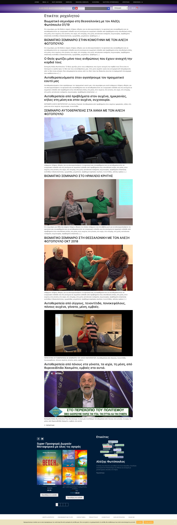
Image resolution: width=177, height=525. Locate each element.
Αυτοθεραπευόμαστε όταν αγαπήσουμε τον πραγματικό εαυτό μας (84, 79)
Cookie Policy (106, 517)
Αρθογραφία (126, 2)
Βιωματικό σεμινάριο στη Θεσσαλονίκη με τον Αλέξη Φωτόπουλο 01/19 (82, 22)
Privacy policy (149, 522)
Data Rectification (119, 517)
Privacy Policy (93, 517)
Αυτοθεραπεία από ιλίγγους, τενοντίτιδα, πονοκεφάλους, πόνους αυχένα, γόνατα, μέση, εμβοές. (85, 304)
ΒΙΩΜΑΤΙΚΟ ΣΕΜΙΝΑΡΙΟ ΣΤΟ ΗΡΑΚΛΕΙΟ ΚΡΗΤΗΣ (78, 176)
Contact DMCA (81, 517)
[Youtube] (76, 8)
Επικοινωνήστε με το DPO (65, 517)
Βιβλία (44, 2)
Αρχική (37, 2)
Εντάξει (139, 522)
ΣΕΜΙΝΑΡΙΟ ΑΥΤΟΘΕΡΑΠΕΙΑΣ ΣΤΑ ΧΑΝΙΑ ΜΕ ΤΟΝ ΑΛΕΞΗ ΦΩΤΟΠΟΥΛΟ (84, 112)
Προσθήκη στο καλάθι (49, 495)
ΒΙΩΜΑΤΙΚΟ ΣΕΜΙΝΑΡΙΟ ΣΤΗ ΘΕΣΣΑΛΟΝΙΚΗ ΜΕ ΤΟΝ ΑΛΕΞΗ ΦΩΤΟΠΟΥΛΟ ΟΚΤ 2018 (87, 239)
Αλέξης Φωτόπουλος (52, 8)
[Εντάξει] (175, 522)
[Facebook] (73, 8)
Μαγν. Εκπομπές (57, 2)
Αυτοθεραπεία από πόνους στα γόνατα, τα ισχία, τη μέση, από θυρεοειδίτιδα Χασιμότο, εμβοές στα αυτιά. (88, 365)
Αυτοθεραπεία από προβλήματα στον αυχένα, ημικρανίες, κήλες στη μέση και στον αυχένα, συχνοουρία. (85, 97)
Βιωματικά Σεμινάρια (82, 2)
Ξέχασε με (131, 517)
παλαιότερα (49, 425)
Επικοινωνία (137, 2)
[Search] (108, 8)
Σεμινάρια (69, 2)
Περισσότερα (100, 473)
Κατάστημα (95, 2)
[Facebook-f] (38, 438)
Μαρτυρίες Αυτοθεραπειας (111, 2)
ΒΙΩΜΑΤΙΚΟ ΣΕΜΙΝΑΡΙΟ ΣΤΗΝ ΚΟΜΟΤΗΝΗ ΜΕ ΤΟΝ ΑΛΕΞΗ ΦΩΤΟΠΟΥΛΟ (86, 41)
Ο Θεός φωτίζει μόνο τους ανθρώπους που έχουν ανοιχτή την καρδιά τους (88, 60)
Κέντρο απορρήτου (48, 517)
